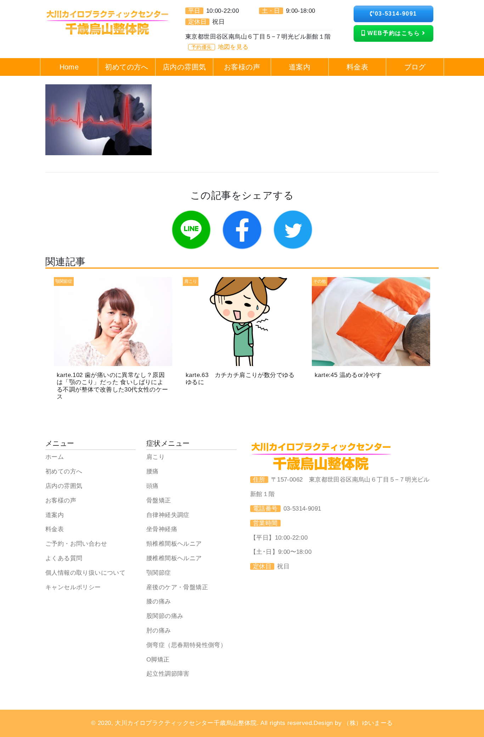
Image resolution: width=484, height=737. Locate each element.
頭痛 (152, 486)
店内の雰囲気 (63, 486)
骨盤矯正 (158, 500)
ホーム (54, 457)
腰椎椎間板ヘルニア (174, 558)
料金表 (54, 529)
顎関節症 (158, 572)
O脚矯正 (158, 659)
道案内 (54, 515)
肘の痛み (158, 630)
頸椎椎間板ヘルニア (174, 543)
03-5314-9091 (396, 14)
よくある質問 (63, 558)
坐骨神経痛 (161, 529)
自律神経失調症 (168, 515)
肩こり (155, 457)
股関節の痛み (164, 616)
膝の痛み (158, 601)
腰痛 (152, 471)
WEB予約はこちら (394, 33)
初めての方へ (63, 471)
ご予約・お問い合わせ (76, 543)
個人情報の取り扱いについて (85, 572)
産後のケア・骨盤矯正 (177, 587)
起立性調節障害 (168, 673)
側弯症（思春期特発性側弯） (186, 645)
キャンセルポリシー (73, 587)
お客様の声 (60, 500)
